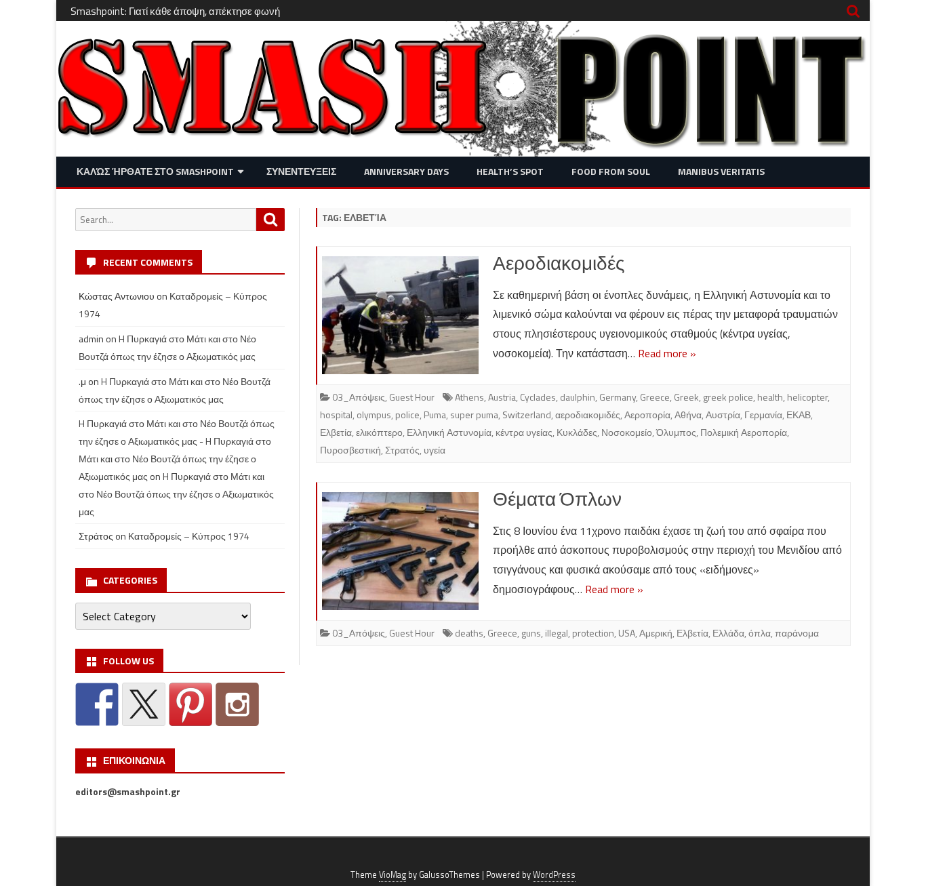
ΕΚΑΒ (798, 414)
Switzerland (526, 414)
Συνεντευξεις (301, 171)
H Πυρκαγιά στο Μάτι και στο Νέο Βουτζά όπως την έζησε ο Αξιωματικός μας (176, 494)
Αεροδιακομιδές (559, 262)
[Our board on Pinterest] (190, 704)
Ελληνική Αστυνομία (449, 432)
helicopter (807, 397)
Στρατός (402, 450)
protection (593, 633)
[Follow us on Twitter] (143, 704)
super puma (474, 414)
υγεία (434, 450)
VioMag (392, 874)
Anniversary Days (406, 171)
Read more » (667, 353)
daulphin (577, 397)
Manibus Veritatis (721, 171)
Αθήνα (688, 414)
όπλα (759, 633)
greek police (728, 397)
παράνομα (797, 633)
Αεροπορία (647, 414)
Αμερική (655, 633)
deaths (469, 633)
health (770, 397)
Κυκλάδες (577, 432)
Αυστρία (723, 414)
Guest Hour (412, 397)
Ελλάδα (728, 633)
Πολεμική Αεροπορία (743, 432)
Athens (469, 397)
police (407, 414)
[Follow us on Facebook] (97, 704)
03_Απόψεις (358, 397)
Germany (617, 397)
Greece (655, 397)
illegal (556, 633)
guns (531, 633)
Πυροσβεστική (350, 450)
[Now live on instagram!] (237, 704)
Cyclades (538, 397)
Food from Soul (610, 171)
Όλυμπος (676, 432)
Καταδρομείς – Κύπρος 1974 (188, 536)
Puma (435, 414)
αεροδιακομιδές (587, 414)
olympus (374, 414)
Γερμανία (763, 414)
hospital (336, 414)
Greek (686, 397)
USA (626, 633)
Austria (502, 397)
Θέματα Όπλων (557, 498)
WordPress (554, 874)
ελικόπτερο (379, 432)
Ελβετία (336, 432)
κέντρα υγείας (524, 432)
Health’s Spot (510, 171)
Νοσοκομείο (626, 432)
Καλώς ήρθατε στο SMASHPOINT (155, 171)
